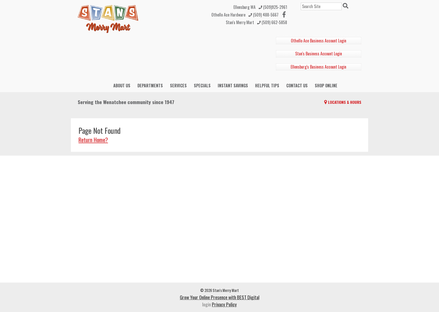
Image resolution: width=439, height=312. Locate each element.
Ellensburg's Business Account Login (318, 67)
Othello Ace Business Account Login (318, 41)
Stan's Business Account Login (318, 54)
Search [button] (346, 6)
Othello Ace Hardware (228, 15)
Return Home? (93, 139)
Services (178, 86)
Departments (150, 86)
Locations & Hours (344, 102)
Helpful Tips (267, 86)
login (206, 304)
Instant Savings (233, 86)
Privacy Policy (224, 304)
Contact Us (297, 86)
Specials (202, 86)
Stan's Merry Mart (240, 22)
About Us (121, 86)
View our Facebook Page (284, 14)
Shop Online (326, 86)
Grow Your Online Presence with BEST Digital (219, 297)
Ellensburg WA (244, 7)
